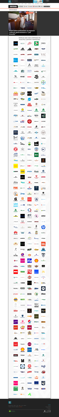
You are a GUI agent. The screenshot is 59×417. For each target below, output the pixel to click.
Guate (17, 405)
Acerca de (49, 405)
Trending (9, 406)
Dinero (20, 405)
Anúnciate (49, 404)
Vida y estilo (13, 406)
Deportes (25, 405)
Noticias (15, 405)
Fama (22, 405)
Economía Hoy (10, 405)
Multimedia (17, 406)
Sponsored (20, 406)
